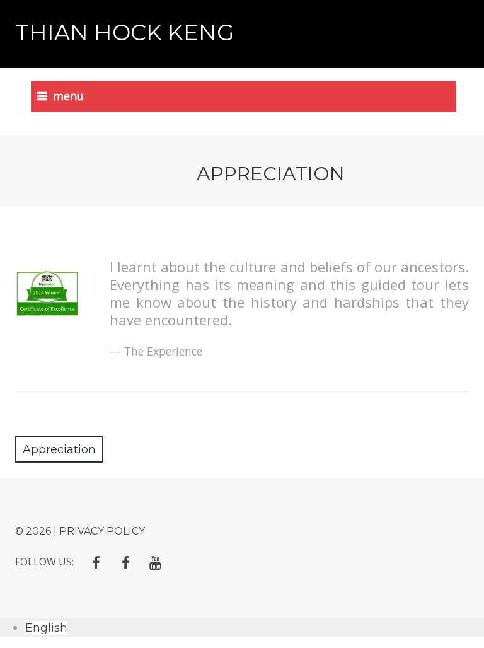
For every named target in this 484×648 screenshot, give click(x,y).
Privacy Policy (102, 531)
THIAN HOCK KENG (124, 32)
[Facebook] (96, 563)
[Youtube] (155, 563)
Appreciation (59, 449)
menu (68, 95)
